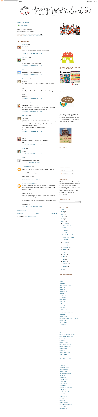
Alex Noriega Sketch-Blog (66, 336)
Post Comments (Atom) (30, 216)
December (65, 223)
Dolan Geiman (63, 291)
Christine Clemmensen (28, 183)
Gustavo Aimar (63, 371)
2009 (62, 219)
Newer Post (20, 213)
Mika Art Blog (63, 385)
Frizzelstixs (62, 365)
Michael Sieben (64, 308)
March (64, 261)
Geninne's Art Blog (64, 367)
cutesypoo (62, 350)
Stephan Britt (63, 320)
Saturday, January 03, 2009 (32, 144)
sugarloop (62, 400)
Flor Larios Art (25, 136)
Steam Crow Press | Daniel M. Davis (69, 318)
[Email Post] (40, 34)
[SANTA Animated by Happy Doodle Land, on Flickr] (23, 25)
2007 (62, 269)
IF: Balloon (65, 239)
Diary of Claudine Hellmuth (67, 359)
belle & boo (62, 340)
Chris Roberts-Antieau (65, 285)
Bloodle (62, 281)
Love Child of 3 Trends (68, 237)
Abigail (23, 148)
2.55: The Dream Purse (68, 228)
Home (37, 213)
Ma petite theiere (64, 379)
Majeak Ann (63, 381)
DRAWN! (62, 293)
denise (61, 357)
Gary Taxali (62, 301)
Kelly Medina (25, 57)
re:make (62, 398)
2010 (62, 216)
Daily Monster (63, 354)
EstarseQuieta (63, 361)
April (64, 259)
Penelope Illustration (65, 392)
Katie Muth (62, 306)
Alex (23, 157)
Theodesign (63, 406)
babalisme (24, 44)
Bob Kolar (62, 283)
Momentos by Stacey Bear (66, 312)
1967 (61, 332)
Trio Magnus (63, 324)
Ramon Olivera (63, 316)
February (65, 263)
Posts (63, 170)
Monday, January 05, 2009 (31, 179)
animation (25, 35)
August (65, 249)
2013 (62, 209)
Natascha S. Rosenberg (66, 387)
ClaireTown (62, 287)
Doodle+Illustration (36, 35)
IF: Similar (65, 230)
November (65, 242)
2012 (62, 212)
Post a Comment (21, 210)
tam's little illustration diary (66, 404)
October (65, 245)
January (65, 266)
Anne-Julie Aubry (64, 277)
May (64, 256)
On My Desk (63, 390)
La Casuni (62, 375)
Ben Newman (63, 279)
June (64, 254)
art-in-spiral (62, 338)
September (66, 247)
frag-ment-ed (63, 295)
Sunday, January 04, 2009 (31, 162)
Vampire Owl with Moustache (70, 235)
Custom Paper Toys (65, 352)
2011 (62, 214)
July (64, 252)
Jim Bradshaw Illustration (66, 373)
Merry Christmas (66, 225)
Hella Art (62, 304)
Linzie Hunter (63, 377)
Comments (65, 173)
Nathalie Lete (63, 314)
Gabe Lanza (63, 299)
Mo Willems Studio (64, 310)
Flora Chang (25, 79)
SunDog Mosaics (64, 402)
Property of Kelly (64, 396)
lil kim (23, 70)
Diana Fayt (62, 289)
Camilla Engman (64, 342)
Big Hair (64, 232)
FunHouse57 (63, 297)
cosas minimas (63, 348)
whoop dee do (63, 408)
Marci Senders (63, 383)
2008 (62, 221)
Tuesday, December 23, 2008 (32, 53)
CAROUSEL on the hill (65, 344)
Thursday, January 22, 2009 (32, 207)
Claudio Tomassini (26, 166)
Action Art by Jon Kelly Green (67, 334)
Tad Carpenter (63, 322)
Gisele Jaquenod (26, 103)
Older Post (54, 213)
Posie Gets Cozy (64, 394)
